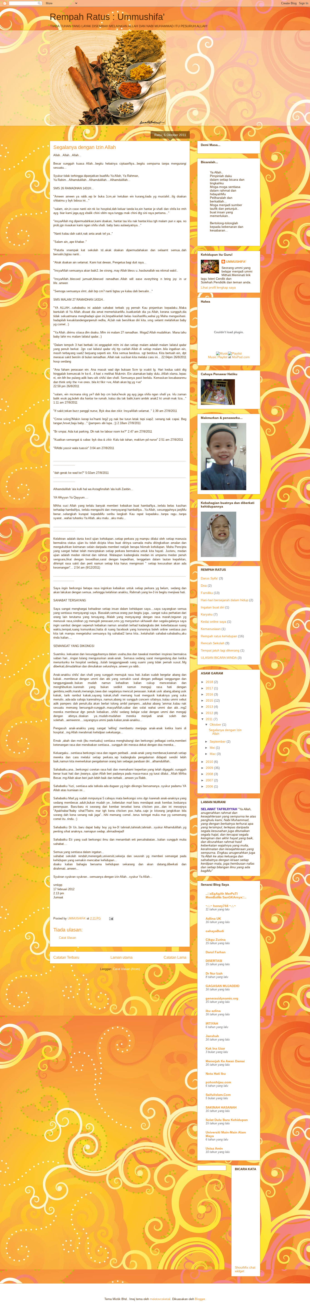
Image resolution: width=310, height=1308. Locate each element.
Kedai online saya (213, 621)
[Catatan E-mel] (111, 918)
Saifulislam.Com (218, 1094)
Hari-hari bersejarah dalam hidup (224, 600)
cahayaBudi (215, 931)
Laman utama (122, 957)
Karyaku (207, 614)
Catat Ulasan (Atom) (126, 969)
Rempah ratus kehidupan (219, 636)
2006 (210, 786)
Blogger (200, 1299)
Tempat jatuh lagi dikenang (220, 650)
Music (212, 357)
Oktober (216, 724)
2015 (210, 700)
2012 (210, 713)
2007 (210, 780)
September (218, 741)
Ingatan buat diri (212, 607)
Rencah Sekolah (212, 643)
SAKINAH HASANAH (221, 1107)
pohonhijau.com (218, 1082)
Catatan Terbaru (66, 957)
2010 (210, 761)
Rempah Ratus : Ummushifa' (107, 17)
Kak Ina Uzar (215, 1048)
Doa (204, 585)
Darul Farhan (216, 952)
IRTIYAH (212, 1023)
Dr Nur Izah (214, 973)
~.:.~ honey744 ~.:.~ (221, 906)
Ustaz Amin (214, 1148)
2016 (210, 694)
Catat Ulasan (67, 937)
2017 (210, 688)
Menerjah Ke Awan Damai (225, 1061)
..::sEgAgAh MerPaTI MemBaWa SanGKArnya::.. (226, 895)
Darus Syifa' (209, 578)
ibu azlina (213, 1011)
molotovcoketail (160, 1299)
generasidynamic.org (222, 998)
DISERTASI (214, 961)
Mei (213, 747)
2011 (210, 719)
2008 (210, 774)
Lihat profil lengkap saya (218, 287)
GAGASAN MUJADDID (222, 986)
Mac (213, 754)
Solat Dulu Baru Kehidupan (227, 1120)
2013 (210, 706)
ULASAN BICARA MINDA (219, 657)
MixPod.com (241, 357)
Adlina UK (213, 918)
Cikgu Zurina (216, 939)
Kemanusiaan (211, 629)
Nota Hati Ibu (216, 1073)
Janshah (212, 1036)
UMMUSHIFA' (236, 261)
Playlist (222, 357)
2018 (210, 682)
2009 (210, 768)
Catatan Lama (175, 957)
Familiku (207, 593)
